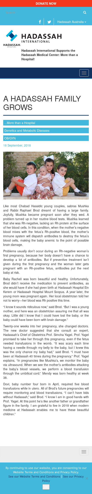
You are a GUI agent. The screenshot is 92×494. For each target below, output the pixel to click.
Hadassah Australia (71, 22)
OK (46, 487)
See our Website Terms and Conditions (34, 476)
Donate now (46, 3)
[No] (87, 478)
